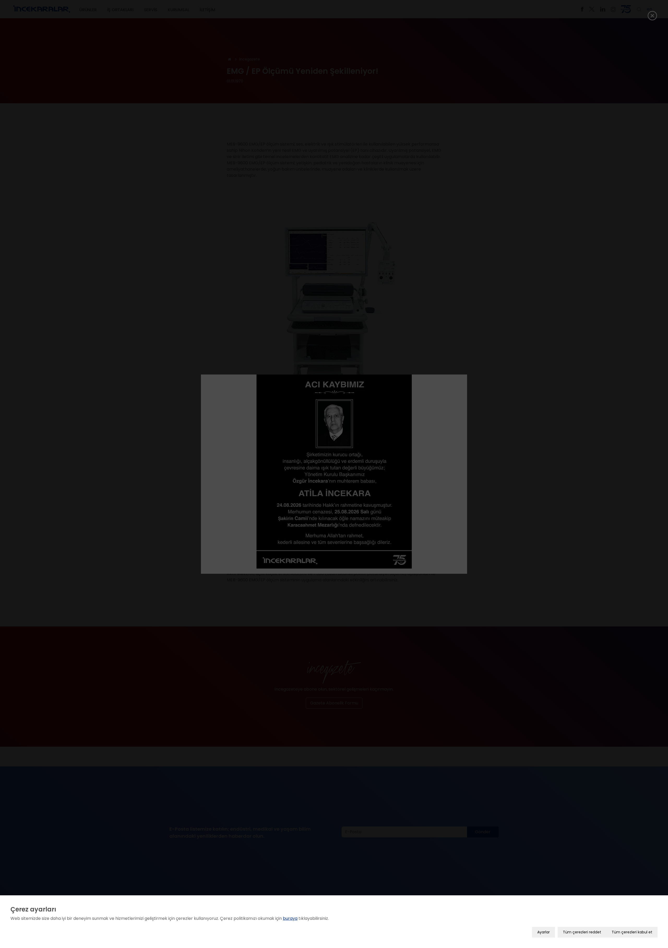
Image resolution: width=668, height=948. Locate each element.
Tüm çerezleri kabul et (632, 932)
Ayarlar (543, 932)
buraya (290, 918)
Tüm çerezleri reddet (582, 932)
